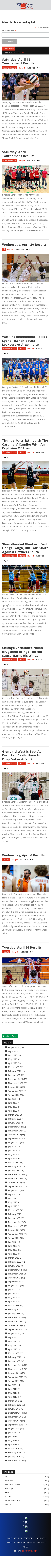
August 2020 (14, 1333)
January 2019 (14, 1408)
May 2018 (12, 1440)
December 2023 (15, 1174)
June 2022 (12, 1246)
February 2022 (14, 1261)
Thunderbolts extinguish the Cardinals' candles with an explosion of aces (25, 444)
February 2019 (14, 1404)
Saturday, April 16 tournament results (18, 61)
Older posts (11, 1036)
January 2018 (14, 1456)
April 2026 (12, 1063)
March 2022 (13, 1257)
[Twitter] (27, 1523)
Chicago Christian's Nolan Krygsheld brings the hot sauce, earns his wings (22, 651)
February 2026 (14, 1071)
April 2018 (12, 1444)
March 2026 (13, 1067)
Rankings (9, 1488)
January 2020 (14, 1361)
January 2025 (14, 1122)
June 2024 (12, 1150)
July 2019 (12, 1385)
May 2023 (12, 1202)
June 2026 (12, 1055)
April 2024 (12, 1158)
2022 (15, 52)
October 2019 (14, 1373)
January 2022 (14, 1265)
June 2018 (12, 1436)
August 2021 (14, 1285)
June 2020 (12, 1341)
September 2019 (15, 1377)
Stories (22, 348)
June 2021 (12, 1293)
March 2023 (13, 1210)
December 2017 (15, 1460)
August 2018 (14, 1428)
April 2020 (12, 1349)
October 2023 (14, 1182)
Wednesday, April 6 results (23, 855)
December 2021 (15, 1269)
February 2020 (14, 1357)
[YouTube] (27, 1531)
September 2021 (15, 1281)
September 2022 (15, 1234)
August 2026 (14, 1047)
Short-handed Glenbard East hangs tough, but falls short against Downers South (25, 548)
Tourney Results (9, 68)
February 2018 (14, 1452)
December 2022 (15, 1222)
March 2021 (13, 1305)
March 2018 (13, 1448)
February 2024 (14, 1166)
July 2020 (12, 1337)
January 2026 (14, 1075)
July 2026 (12, 1051)
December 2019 (15, 1365)
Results (6, 859)
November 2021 (15, 1273)
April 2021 (12, 1301)
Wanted (8, 1504)
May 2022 (12, 1250)
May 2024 (12, 1154)
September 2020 (15, 1329)
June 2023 (12, 1198)
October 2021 (14, 1277)
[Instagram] (27, 1527)
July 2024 (12, 1146)
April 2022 (12, 1253)
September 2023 (15, 1186)
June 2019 (12, 1389)
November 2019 (15, 1369)
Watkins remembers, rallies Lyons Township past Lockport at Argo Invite (24, 340)
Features (9, 1480)
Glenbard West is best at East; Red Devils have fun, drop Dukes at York (22, 755)
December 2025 (15, 1079)
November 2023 (15, 1178)
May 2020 (12, 1345)
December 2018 (15, 1412)
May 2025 (12, 1106)
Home (9, 1538)
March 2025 (13, 1114)
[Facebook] (27, 1519)
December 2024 (15, 1126)
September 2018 (15, 1424)
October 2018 (14, 1420)
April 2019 (12, 1397)
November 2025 (15, 1083)
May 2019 (12, 1393)
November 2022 (15, 1226)
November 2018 (15, 1416)
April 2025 (12, 1110)
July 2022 (12, 1242)
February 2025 (14, 1118)
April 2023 (12, 1206)
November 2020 (15, 1321)
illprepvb (21, 68)
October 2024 (14, 1134)
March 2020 (13, 1353)
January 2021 (14, 1313)
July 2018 (12, 1432)
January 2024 (14, 1170)
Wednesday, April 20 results (24, 244)
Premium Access (9, 348)
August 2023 (14, 1190)
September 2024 (15, 1138)
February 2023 (14, 1214)
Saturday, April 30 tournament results (18, 154)
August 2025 (14, 1095)
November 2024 (15, 1130)
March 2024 (13, 1162)
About (26, 1547)
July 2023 (12, 1194)
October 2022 (14, 1230)
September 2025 (15, 1091)
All (4, 249)
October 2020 (14, 1325)
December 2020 (15, 1317)
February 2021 (14, 1309)
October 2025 (14, 1087)
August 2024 (14, 1142)
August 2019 (14, 1381)
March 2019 (13, 1400)
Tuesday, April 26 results (22, 947)
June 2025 (12, 1103)
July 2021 (12, 1289)
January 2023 (14, 1218)
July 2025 (12, 1099)
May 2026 (12, 1059)
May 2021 (12, 1297)
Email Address (9, 30)
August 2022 (14, 1238)
